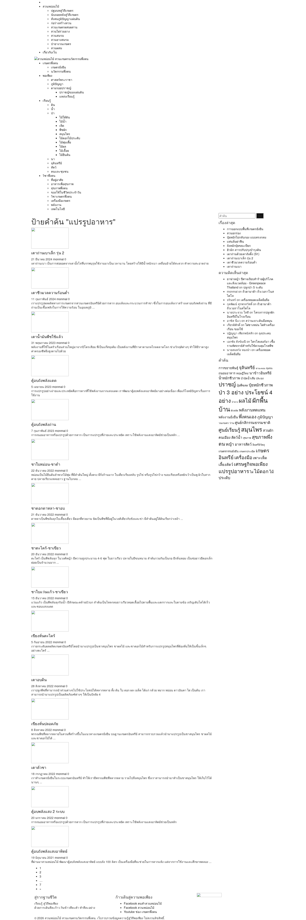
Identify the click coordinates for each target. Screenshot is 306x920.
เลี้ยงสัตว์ (226, 464)
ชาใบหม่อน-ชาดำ (45, 464)
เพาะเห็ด (260, 457)
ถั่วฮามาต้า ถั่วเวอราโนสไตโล (249, 306)
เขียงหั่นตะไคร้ (43, 635)
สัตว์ (53, 167)
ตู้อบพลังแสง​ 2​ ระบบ (48, 811)
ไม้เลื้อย (64, 150)
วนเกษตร (224, 423)
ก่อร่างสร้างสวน (61, 23)
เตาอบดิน (39, 679)
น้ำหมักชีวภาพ (229, 377)
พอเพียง (47, 75)
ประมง (260, 378)
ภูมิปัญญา (57, 84)
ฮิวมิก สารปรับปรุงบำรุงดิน (244, 250)
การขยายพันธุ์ (228, 367)
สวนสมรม (57, 35)
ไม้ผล (62, 146)
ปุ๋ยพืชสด (242, 385)
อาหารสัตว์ (243, 444)
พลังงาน (56, 205)
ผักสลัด (234, 410)
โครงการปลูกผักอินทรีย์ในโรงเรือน (250, 314)
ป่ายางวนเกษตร (61, 44)
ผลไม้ (245, 400)
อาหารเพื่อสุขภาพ (62, 184)
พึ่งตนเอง (247, 416)
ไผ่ (251, 471)
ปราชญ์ (227, 384)
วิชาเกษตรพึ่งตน (61, 196)
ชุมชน (269, 368)
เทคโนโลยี (58, 209)
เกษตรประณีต (247, 451)
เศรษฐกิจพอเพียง (251, 464)
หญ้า (230, 444)
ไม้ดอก (261, 471)
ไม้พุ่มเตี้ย (65, 142)
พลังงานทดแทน (252, 409)
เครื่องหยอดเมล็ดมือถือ (255, 300)
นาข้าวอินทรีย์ (260, 372)
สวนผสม (56, 48)
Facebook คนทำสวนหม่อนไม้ (143, 903)
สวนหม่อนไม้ (51, 6)
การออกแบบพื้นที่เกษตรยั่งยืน (245, 229)
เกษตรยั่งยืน (58, 67)
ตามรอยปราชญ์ (61, 88)
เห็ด (61, 125)
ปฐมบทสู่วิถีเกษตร (62, 10)
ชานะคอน (260, 368)
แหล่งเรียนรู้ (67, 96)
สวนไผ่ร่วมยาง (60, 31)
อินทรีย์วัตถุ (259, 444)
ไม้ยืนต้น (64, 155)
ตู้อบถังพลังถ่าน (43, 424)
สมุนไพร (64, 134)
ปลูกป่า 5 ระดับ (253, 287)
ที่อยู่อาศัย (57, 180)
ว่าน (231, 423)
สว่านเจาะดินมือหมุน (259, 320)
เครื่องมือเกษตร (60, 200)
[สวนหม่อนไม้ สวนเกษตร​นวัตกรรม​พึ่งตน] (61, 58)
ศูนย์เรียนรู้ (229, 429)
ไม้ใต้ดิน (64, 117)
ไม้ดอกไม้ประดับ (69, 138)
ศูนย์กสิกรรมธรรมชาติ (252, 422)
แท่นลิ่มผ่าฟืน (235, 241)
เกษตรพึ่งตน (50, 63)
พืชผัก (63, 130)
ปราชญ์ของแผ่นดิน (71, 92)
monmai (58, 259)
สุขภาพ (247, 437)
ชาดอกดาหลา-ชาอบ (48, 508)
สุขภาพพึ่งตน (59, 188)
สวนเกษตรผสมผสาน (64, 27)
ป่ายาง (235, 401)
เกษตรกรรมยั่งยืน (229, 451)
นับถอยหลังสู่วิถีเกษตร (64, 15)
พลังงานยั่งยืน (228, 417)
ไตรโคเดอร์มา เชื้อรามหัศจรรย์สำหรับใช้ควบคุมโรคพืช (251, 343)
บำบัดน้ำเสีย (248, 378)
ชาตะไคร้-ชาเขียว (46, 547)
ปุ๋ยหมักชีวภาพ (261, 384)
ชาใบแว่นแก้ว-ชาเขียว (49, 591)
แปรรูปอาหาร (234, 471)
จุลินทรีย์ (56, 163)
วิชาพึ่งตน (49, 175)
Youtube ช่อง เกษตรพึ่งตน (140, 912)
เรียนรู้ (47, 100)
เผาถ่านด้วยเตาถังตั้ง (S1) (243, 254)
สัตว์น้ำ (236, 437)
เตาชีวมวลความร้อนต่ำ (50, 292)
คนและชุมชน (59, 171)
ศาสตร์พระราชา (61, 80)
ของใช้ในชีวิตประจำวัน (66, 192)
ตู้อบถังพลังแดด (44, 380)
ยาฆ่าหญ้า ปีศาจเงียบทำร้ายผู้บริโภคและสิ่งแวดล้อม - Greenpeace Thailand (250, 283)
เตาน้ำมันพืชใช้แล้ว (47, 336)
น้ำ (53, 109)
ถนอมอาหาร (227, 373)
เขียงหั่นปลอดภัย (44, 723)
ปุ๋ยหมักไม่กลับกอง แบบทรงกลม (246, 237)
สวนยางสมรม (60, 40)
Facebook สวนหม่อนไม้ (139, 907)
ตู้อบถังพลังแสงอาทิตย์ (49, 851)
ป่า (53, 113)
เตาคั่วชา (38, 767)
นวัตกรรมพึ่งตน (61, 71)
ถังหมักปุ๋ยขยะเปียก (239, 245)
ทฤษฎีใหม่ (242, 373)
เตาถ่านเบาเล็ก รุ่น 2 (47, 252)
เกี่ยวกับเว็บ (50, 52)
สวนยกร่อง (234, 233)
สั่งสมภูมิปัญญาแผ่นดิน (65, 19)
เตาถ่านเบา (234, 266)
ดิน (53, 105)
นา (53, 159)
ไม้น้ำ (62, 121)
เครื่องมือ (243, 457)
